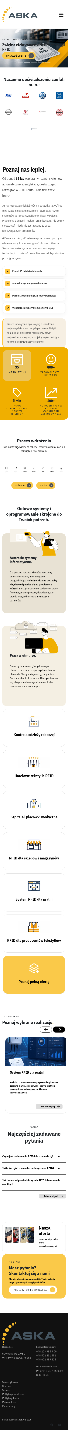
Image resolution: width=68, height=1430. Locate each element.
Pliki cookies (8, 1402)
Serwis (5, 1390)
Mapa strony (8, 1406)
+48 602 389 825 (46, 1359)
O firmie (6, 1386)
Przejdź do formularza (33, 1289)
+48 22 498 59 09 (46, 1351)
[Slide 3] (34, 62)
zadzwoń (22, 485)
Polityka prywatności (13, 1394)
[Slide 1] (20, 62)
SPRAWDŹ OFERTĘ (19, 55)
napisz (46, 485)
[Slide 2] (27, 62)
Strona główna (10, 1382)
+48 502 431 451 (46, 1355)
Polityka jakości (10, 1398)
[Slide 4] (41, 62)
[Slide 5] (47, 62)
